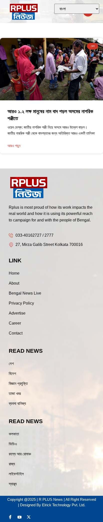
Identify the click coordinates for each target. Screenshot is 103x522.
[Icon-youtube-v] (20, 517)
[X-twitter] (29, 517)
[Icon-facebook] (10, 517)
